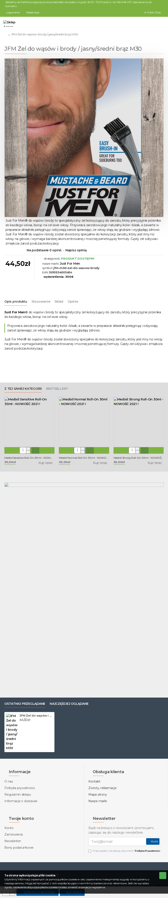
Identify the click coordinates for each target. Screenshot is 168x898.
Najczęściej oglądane (69, 704)
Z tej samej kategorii (23, 389)
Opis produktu (15, 301)
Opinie (73, 301)
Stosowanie (41, 301)
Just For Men (70, 263)
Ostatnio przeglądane (24, 704)
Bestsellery (57, 389)
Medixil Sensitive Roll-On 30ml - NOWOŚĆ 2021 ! (29, 457)
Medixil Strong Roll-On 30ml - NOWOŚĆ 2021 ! (139, 457)
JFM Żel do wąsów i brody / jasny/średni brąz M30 (36, 715)
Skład (58, 301)
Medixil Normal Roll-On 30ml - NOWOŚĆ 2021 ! (84, 457)
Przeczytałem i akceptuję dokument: (126, 850)
